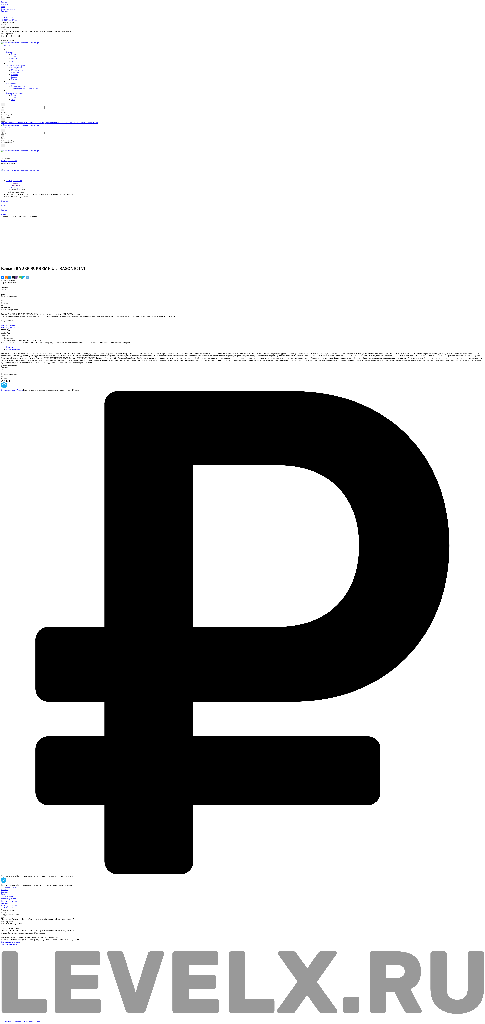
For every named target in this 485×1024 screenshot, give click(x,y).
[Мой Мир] (9, 277)
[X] (13, 277)
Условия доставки (8, 899)
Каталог (4, 890)
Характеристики (13, 349)
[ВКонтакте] (2, 277)
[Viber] (16, 277)
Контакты (5, 903)
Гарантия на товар (9, 901)
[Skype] (23, 277)
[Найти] (3, 120)
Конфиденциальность (10, 942)
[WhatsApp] (20, 277)
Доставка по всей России (12, 390)
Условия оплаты (8, 896)
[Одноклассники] (6, 277)
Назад (15, 183)
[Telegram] (27, 277)
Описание (10, 347)
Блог (3, 894)
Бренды (4, 892)
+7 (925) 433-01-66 (9, 18)
